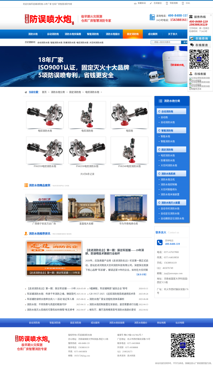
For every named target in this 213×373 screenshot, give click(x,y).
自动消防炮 (53, 34)
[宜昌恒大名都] (86, 207)
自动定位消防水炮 (170, 213)
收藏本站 (142, 3)
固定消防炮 (133, 34)
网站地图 (161, 322)
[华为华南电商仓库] (128, 207)
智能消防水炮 (168, 141)
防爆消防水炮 (168, 160)
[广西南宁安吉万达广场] (44, 207)
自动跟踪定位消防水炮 (172, 218)
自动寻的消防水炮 (170, 208)
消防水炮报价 (113, 34)
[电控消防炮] (87, 114)
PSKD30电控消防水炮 (87, 166)
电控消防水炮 (92, 92)
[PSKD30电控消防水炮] (87, 150)
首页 (44, 92)
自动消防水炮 (168, 122)
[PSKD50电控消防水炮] (45, 150)
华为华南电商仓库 (128, 223)
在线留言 (158, 3)
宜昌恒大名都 (86, 223)
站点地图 (180, 322)
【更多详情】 (141, 274)
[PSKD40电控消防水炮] (129, 150)
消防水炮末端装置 (170, 194)
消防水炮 (33, 34)
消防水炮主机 (168, 179)
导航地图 (174, 3)
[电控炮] (129, 114)
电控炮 (129, 131)
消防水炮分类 (58, 92)
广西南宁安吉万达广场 (44, 223)
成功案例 (152, 34)
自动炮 (164, 117)
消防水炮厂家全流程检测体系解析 (106, 299)
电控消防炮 (87, 131)
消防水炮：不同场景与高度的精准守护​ (47, 304)
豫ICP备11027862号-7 (133, 335)
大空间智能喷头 (169, 189)
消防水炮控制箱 (169, 184)
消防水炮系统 (168, 173)
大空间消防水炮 (169, 165)
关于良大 (172, 34)
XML (188, 3)
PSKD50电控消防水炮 (45, 166)
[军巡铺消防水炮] (49, 19)
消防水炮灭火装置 (170, 203)
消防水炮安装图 (73, 34)
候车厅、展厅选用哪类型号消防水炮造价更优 (112, 309)
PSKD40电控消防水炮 (129, 166)
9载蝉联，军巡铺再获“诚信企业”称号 (108, 288)
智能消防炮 (93, 34)
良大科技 (131, 356)
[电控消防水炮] (45, 114)
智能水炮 (165, 136)
